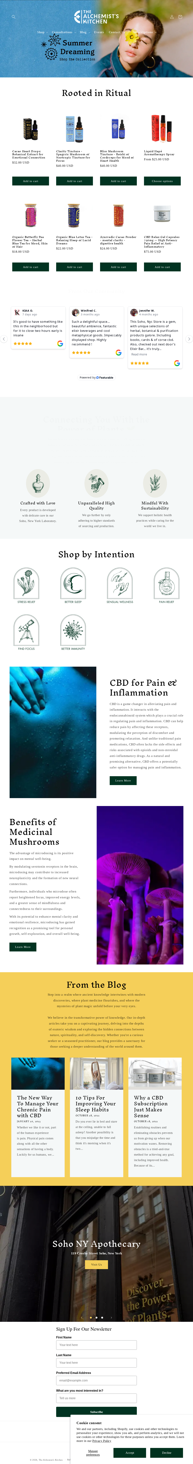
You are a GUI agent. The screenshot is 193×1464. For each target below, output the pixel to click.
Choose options (162, 181)
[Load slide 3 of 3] (102, 1317)
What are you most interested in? (79, 1390)
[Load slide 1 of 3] (91, 1317)
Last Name (63, 1355)
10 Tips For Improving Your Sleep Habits (96, 1104)
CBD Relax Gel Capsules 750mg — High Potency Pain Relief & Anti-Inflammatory (161, 242)
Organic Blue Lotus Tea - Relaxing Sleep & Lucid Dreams (74, 240)
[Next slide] (111, 1317)
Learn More (123, 780)
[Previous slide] (81, 1317)
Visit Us (96, 1264)
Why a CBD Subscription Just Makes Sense (151, 1106)
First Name (64, 1337)
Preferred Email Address (73, 1372)
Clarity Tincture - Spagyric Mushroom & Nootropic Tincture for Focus (73, 156)
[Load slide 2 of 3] (96, 1317)
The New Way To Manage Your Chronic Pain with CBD (37, 1106)
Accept (130, 1452)
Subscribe (96, 1412)
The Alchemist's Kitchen (51, 1460)
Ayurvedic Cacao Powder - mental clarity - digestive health (118, 240)
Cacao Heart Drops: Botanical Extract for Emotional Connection (28, 154)
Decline (166, 1452)
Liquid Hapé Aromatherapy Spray (159, 153)
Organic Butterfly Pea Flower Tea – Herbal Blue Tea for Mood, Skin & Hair (30, 242)
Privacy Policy (101, 1440)
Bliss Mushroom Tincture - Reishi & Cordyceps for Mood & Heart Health (117, 156)
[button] (13, 17)
